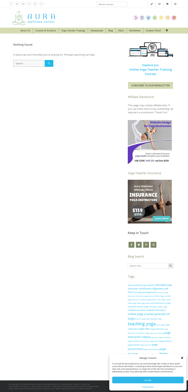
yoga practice (134, 344)
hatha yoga (132, 303)
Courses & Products (45, 30)
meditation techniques (156, 310)
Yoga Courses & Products (19, 386)
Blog (110, 30)
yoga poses (154, 341)
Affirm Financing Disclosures (67, 388)
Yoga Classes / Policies (40, 386)
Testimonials (96, 30)
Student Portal (153, 30)
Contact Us (85, 384)
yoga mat (154, 337)
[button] (182, 357)
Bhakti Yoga (159, 296)
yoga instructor (157, 329)
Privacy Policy (147, 387)
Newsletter (135, 30)
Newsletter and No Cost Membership (84, 386)
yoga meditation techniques (138, 341)
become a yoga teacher (145, 296)
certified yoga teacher (148, 300)
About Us (25, 30)
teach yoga (160, 325)
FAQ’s (121, 30)
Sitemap (88, 388)
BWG (81, 388)
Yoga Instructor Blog (60, 386)
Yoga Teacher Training (73, 30)
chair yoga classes (164, 300)
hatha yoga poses (143, 303)
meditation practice (136, 310)
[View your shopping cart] (166, 31)
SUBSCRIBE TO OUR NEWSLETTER (150, 85)
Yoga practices (145, 345)
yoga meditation (165, 337)
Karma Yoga (142, 306)
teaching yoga (142, 324)
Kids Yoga (152, 307)
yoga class (144, 328)
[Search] (49, 63)
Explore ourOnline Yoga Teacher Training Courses (150, 69)
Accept (148, 380)
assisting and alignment (145, 292)
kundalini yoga (161, 307)
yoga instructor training (155, 333)
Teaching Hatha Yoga (153, 319)
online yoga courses (141, 314)
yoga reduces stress (151, 349)
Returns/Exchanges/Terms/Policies (28, 388)
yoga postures (165, 341)
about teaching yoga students (141, 285)
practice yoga (140, 319)
